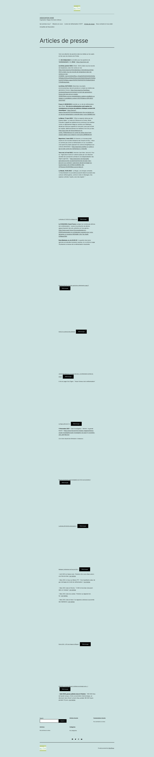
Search (41, 718)
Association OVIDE (47, 18)
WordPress (111, 748)
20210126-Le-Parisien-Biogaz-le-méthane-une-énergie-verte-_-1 (73, 686)
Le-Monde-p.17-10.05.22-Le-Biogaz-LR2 (68, 219)
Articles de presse (89, 24)
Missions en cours (58, 24)
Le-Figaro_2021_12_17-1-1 (64, 423)
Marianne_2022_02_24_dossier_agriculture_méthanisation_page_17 (74, 285)
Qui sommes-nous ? (45, 24)
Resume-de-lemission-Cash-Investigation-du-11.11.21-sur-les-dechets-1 (75, 479)
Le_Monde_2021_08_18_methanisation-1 (68, 526)
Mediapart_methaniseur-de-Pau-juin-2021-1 (68, 569)
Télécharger (83, 219)
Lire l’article (72, 576)
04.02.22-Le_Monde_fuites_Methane (67, 331)
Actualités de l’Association (47, 27)
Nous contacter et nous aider (104, 24)
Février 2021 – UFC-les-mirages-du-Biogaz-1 (69, 644)
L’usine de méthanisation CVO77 (73, 24)
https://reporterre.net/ (82, 62)
